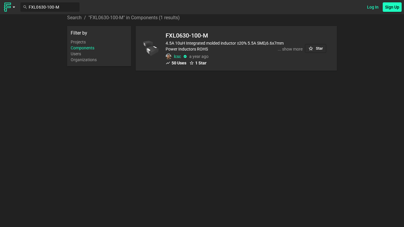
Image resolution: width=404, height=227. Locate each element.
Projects (78, 42)
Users (76, 53)
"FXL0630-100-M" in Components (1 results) (134, 17)
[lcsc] (169, 56)
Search (74, 17)
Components (82, 48)
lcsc (177, 56)
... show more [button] (290, 49)
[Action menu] (9, 7)
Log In (373, 7)
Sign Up (392, 7)
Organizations (84, 59)
